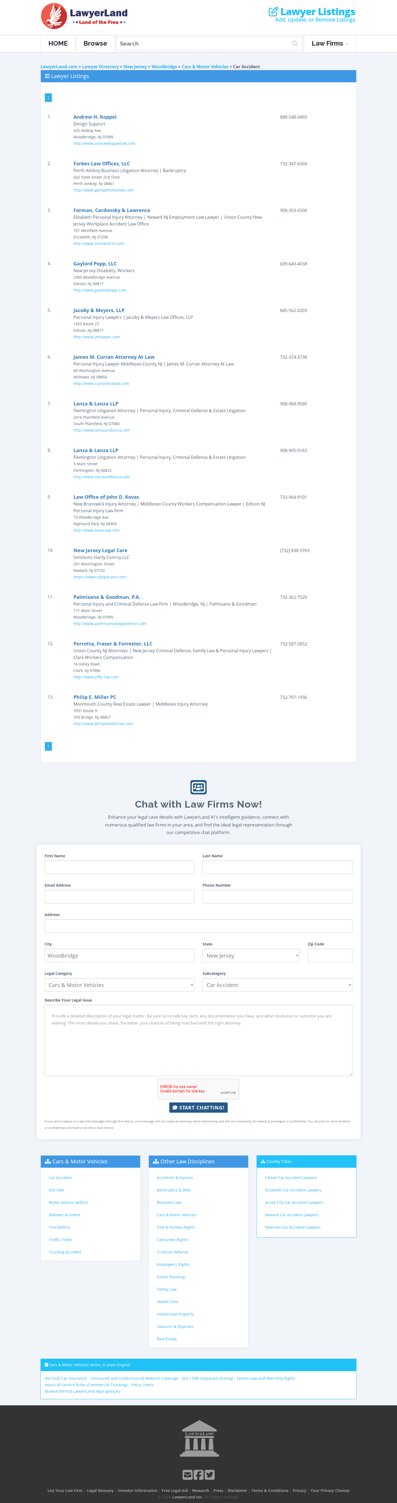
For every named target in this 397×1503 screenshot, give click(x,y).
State (207, 944)
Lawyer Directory (100, 67)
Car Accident (60, 1177)
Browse (95, 43)
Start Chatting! (201, 1107)
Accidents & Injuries (175, 1177)
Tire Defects (59, 1227)
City (48, 944)
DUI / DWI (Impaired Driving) (207, 1378)
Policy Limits (142, 1384)
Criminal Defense (172, 1252)
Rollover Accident (64, 1214)
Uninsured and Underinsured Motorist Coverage (134, 1378)
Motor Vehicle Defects (68, 1202)
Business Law (169, 1202)
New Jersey (135, 67)
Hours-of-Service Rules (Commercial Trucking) (86, 1384)
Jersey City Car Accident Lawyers (294, 1202)
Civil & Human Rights (176, 1227)
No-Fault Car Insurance (66, 1378)
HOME (58, 43)
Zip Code (316, 944)
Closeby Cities (278, 1161)
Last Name (213, 855)
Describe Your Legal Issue (68, 1000)
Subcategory (214, 973)
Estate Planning (171, 1276)
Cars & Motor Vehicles (205, 67)
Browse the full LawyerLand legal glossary (82, 1391)
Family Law (167, 1289)
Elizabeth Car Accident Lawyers (293, 1190)
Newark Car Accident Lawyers (291, 1214)
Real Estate (167, 1338)
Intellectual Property (175, 1314)
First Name (55, 855)
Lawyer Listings (316, 11)
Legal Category (58, 973)
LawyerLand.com (59, 67)
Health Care (167, 1301)
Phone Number (217, 885)
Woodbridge (164, 67)
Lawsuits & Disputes (175, 1326)
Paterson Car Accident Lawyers (293, 1227)
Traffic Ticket (60, 1239)
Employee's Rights (173, 1264)
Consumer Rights (172, 1239)
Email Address (58, 885)
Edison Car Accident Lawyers (291, 1177)
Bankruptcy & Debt (174, 1190)
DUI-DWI (56, 1190)
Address (52, 914)
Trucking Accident (65, 1252)
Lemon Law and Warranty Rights (266, 1378)
